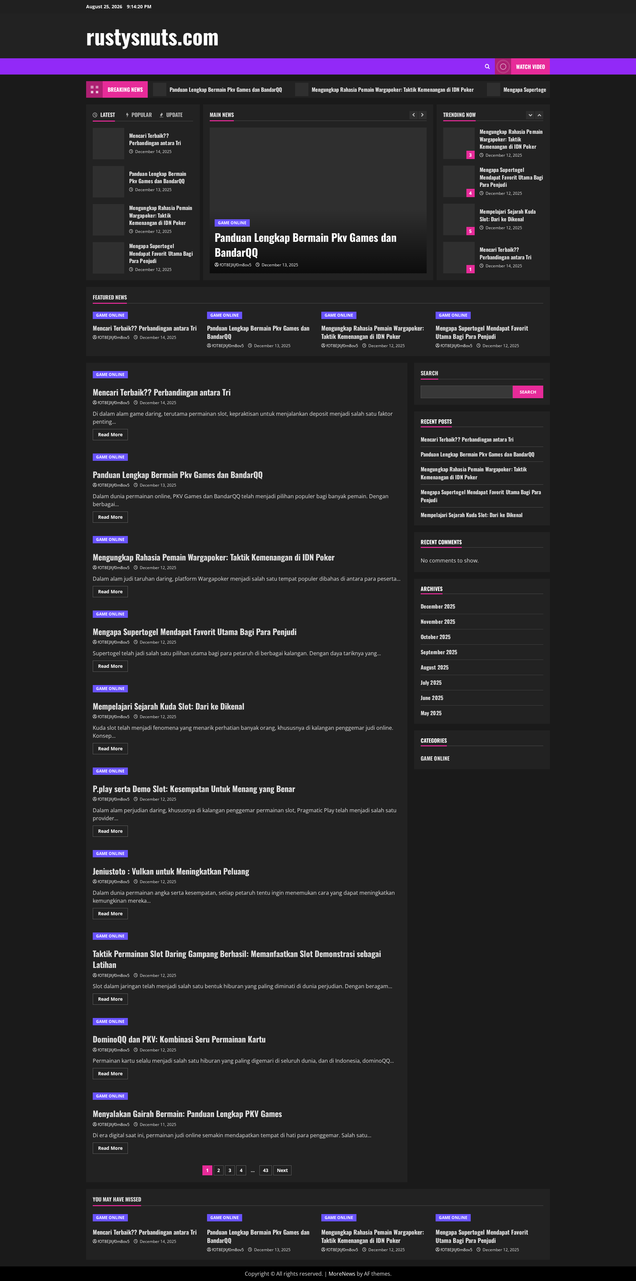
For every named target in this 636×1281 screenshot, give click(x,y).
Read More (113, 435)
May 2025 (431, 713)
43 (265, 1170)
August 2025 (435, 667)
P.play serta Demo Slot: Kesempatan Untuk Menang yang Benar (194, 788)
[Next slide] (422, 115)
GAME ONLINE (232, 223)
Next (282, 1170)
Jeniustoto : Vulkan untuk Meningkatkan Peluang (171, 871)
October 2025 (435, 637)
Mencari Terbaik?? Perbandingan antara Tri (108, 143)
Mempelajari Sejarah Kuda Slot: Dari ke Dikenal (459, 219)
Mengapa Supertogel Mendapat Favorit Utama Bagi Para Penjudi (548, 89)
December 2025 (438, 606)
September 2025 (439, 652)
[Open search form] (487, 66)
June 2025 (432, 698)
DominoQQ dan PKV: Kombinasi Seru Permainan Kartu (179, 1039)
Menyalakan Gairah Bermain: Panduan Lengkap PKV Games (187, 1113)
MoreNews (342, 1273)
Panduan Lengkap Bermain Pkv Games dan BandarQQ (202, 89)
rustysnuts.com (152, 35)
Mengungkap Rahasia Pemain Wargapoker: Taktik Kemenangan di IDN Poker (369, 89)
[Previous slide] (413, 115)
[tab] (109, 116)
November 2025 (438, 621)
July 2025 (431, 682)
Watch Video (530, 67)
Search (429, 373)
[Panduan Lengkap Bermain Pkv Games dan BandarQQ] (318, 200)
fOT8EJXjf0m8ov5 (235, 265)
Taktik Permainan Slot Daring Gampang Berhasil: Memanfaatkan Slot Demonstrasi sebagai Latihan (237, 959)
